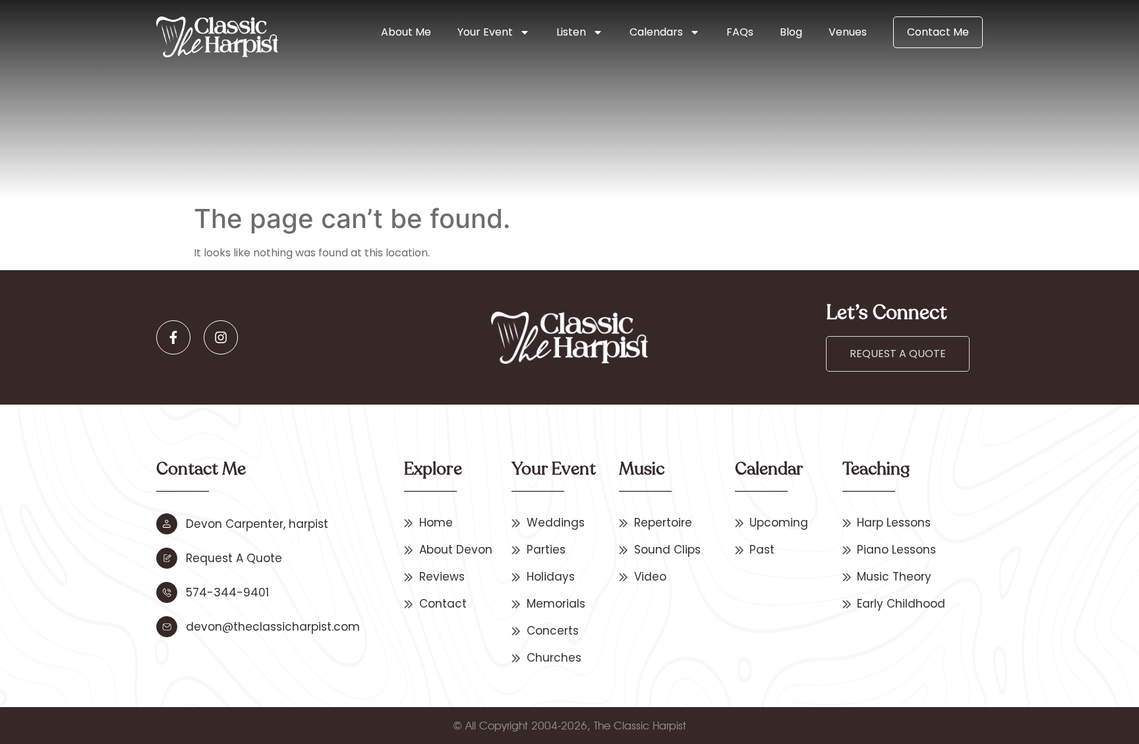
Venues (848, 32)
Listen (571, 32)
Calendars (656, 32)
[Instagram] (221, 337)
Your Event (485, 32)
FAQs (739, 32)
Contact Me (938, 32)
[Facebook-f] (173, 337)
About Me (406, 32)
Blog (791, 32)
